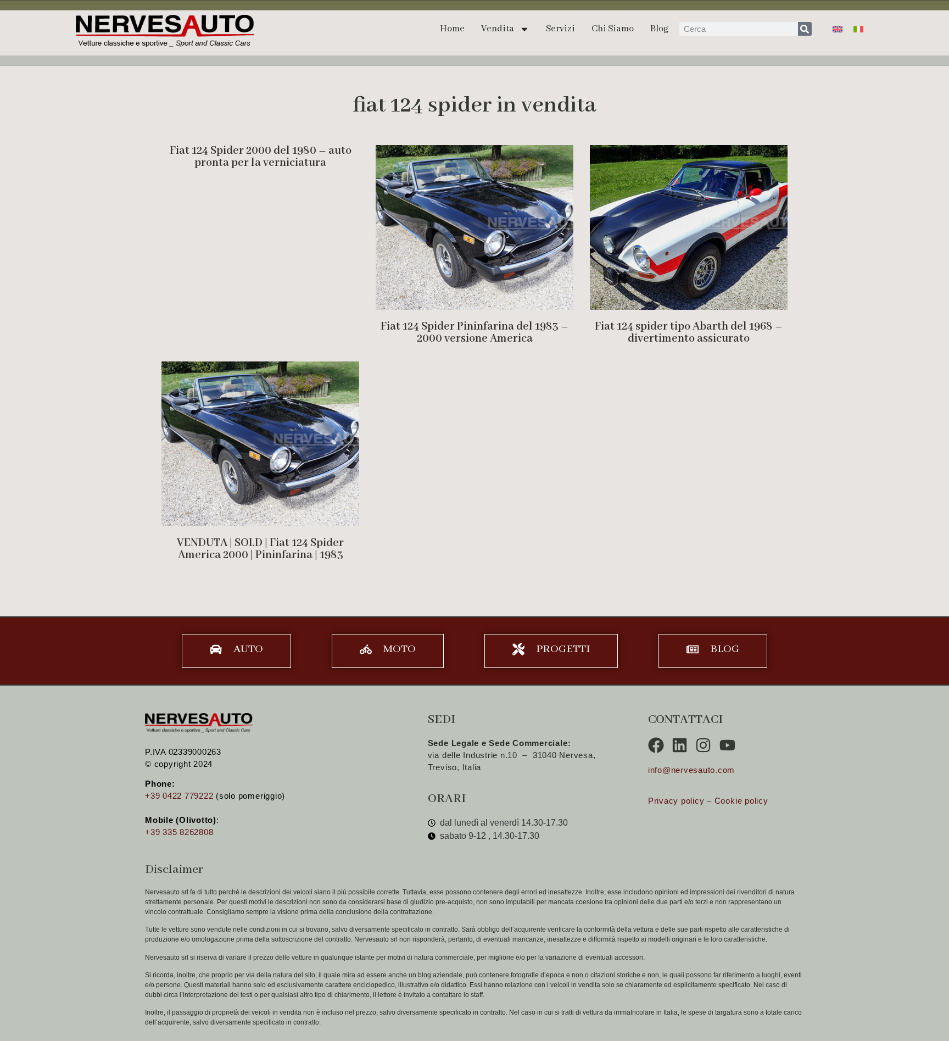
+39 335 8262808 (179, 832)
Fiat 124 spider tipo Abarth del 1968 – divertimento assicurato (689, 333)
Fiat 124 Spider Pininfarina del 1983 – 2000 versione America (474, 333)
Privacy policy (676, 800)
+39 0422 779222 (179, 795)
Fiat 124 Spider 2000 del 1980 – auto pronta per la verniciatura (260, 157)
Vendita (497, 29)
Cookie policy (741, 800)
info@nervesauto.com (691, 770)
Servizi (560, 29)
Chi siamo (612, 29)
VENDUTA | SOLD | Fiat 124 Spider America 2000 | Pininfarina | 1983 (260, 549)
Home (452, 29)
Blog (659, 29)
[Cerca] (805, 29)
